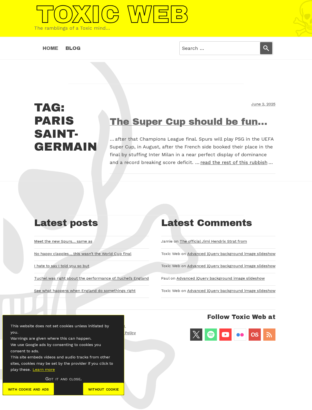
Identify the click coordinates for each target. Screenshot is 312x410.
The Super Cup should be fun (184, 122)
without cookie (103, 389)
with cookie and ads (28, 389)
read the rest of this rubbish (233, 162)
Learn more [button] (44, 369)
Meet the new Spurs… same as (63, 241)
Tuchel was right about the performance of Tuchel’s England (91, 278)
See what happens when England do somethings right (85, 290)
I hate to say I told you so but (61, 266)
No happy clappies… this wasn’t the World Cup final (82, 253)
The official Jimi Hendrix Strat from (213, 241)
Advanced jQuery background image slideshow (231, 253)
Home (50, 48)
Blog (73, 48)
